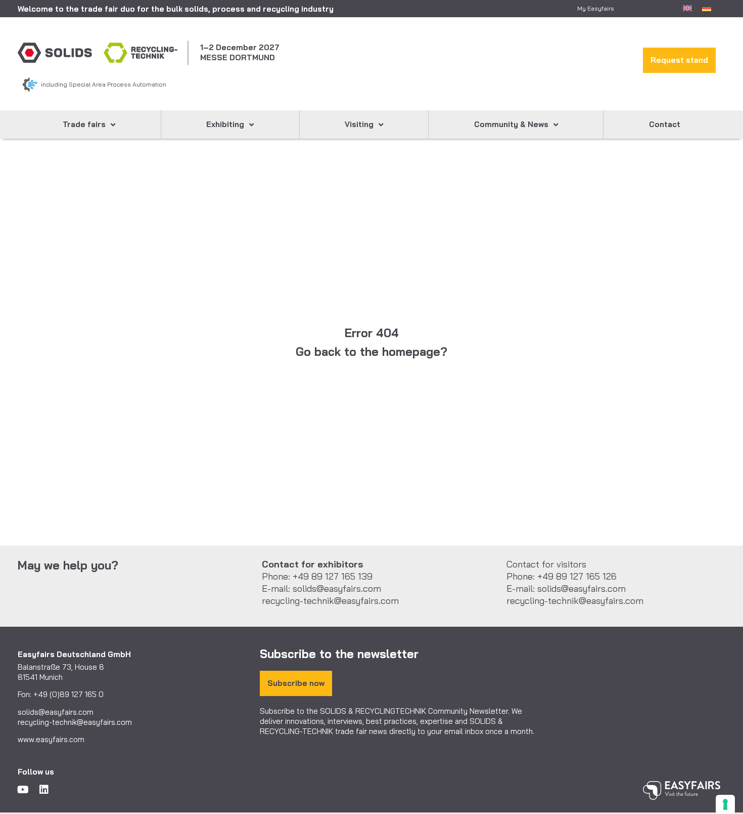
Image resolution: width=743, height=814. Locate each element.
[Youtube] (23, 790)
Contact (664, 124)
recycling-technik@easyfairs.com (75, 722)
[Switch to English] (687, 7)
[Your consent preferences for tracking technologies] (725, 804)
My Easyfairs (595, 8)
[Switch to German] (706, 7)
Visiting (359, 124)
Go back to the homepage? (371, 351)
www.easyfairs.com (51, 739)
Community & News (511, 124)
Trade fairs (84, 124)
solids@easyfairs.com (56, 712)
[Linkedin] (44, 790)
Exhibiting (225, 124)
